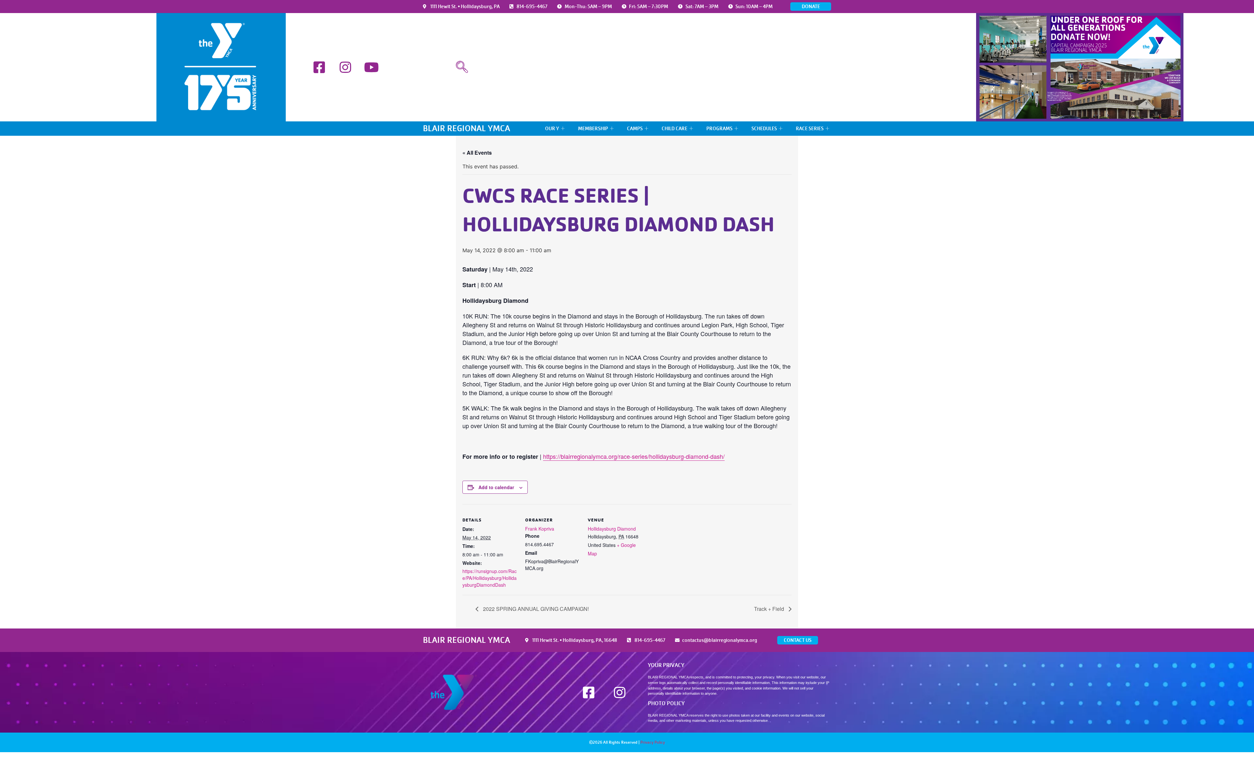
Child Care (674, 128)
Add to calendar (496, 487)
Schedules (764, 128)
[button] (462, 67)
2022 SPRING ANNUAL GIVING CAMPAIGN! (535, 609)
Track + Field (769, 609)
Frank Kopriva (539, 528)
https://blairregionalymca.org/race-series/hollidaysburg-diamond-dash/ (634, 456)
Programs (719, 128)
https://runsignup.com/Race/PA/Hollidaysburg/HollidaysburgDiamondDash (489, 578)
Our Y (552, 128)
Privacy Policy (652, 742)
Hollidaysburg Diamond (612, 528)
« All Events (477, 152)
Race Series (810, 128)
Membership (593, 128)
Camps (635, 128)
